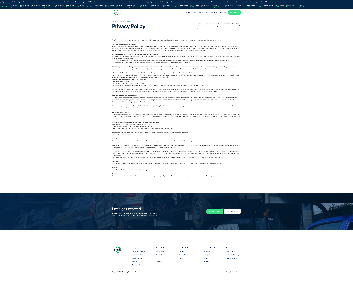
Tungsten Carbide (138, 265)
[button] (203, 12)
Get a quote (234, 12)
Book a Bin (182, 255)
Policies (114, 22)
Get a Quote (183, 251)
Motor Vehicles (137, 258)
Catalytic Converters (139, 251)
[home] (116, 12)
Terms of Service (231, 258)
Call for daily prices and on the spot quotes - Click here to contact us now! (78, 2)
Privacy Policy (125, 22)
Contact (223, 12)
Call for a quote (214, 211)
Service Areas (160, 255)
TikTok (206, 258)
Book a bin (213, 12)
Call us (181, 258)
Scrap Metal (136, 262)
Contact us (160, 262)
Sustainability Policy (232, 255)
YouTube (206, 262)
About (188, 12)
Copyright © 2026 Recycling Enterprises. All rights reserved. (129, 272)
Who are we (160, 251)
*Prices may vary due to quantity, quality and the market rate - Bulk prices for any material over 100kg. (152, 2)
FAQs (194, 12)
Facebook (207, 251)
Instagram (207, 255)
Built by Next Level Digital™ (233, 272)
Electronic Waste (137, 255)
